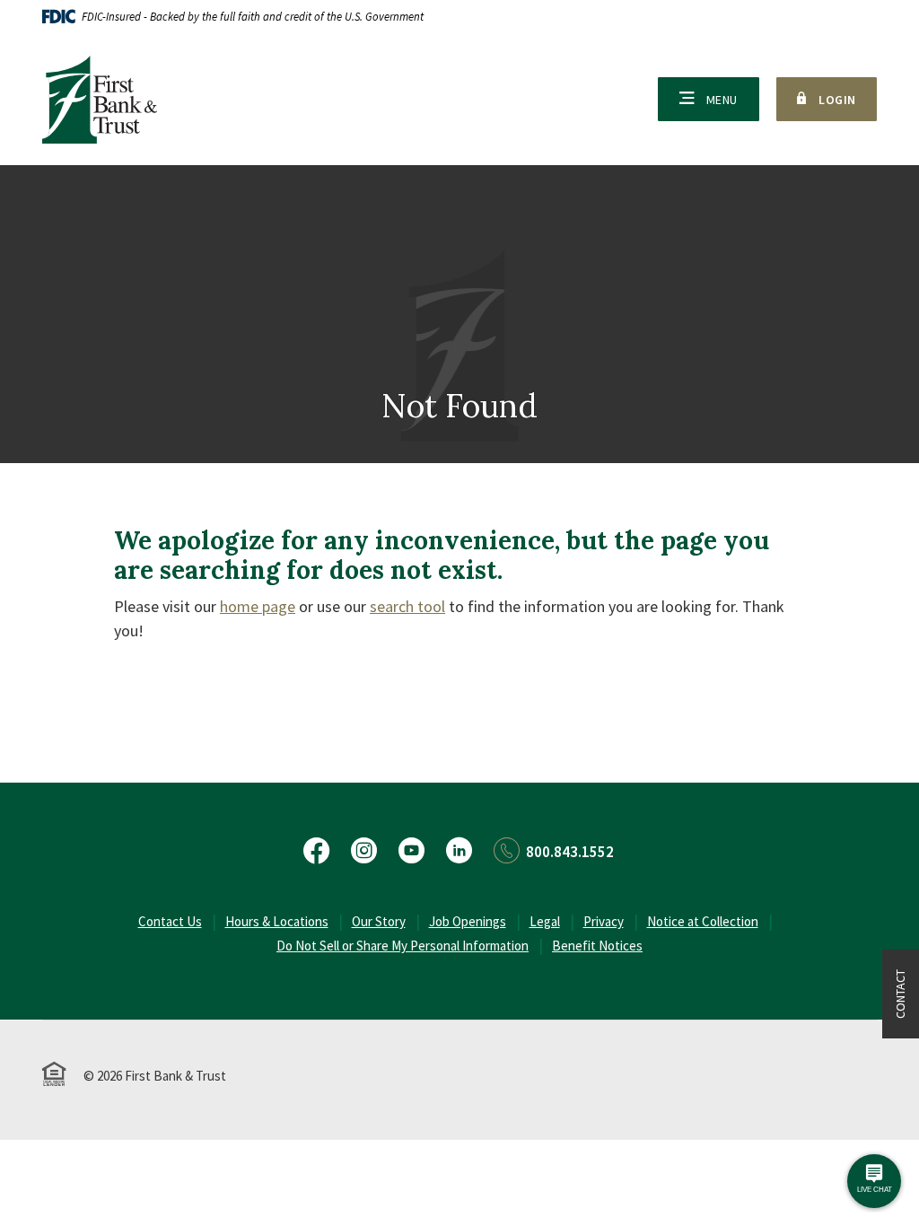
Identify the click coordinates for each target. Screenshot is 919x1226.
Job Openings (467, 921)
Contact (900, 994)
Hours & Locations (276, 921)
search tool (407, 606)
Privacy (603, 921)
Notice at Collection (702, 921)
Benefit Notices (597, 945)
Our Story (379, 921)
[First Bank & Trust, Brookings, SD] (99, 99)
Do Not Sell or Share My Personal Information (402, 945)
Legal (545, 921)
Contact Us (170, 921)
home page (257, 606)
